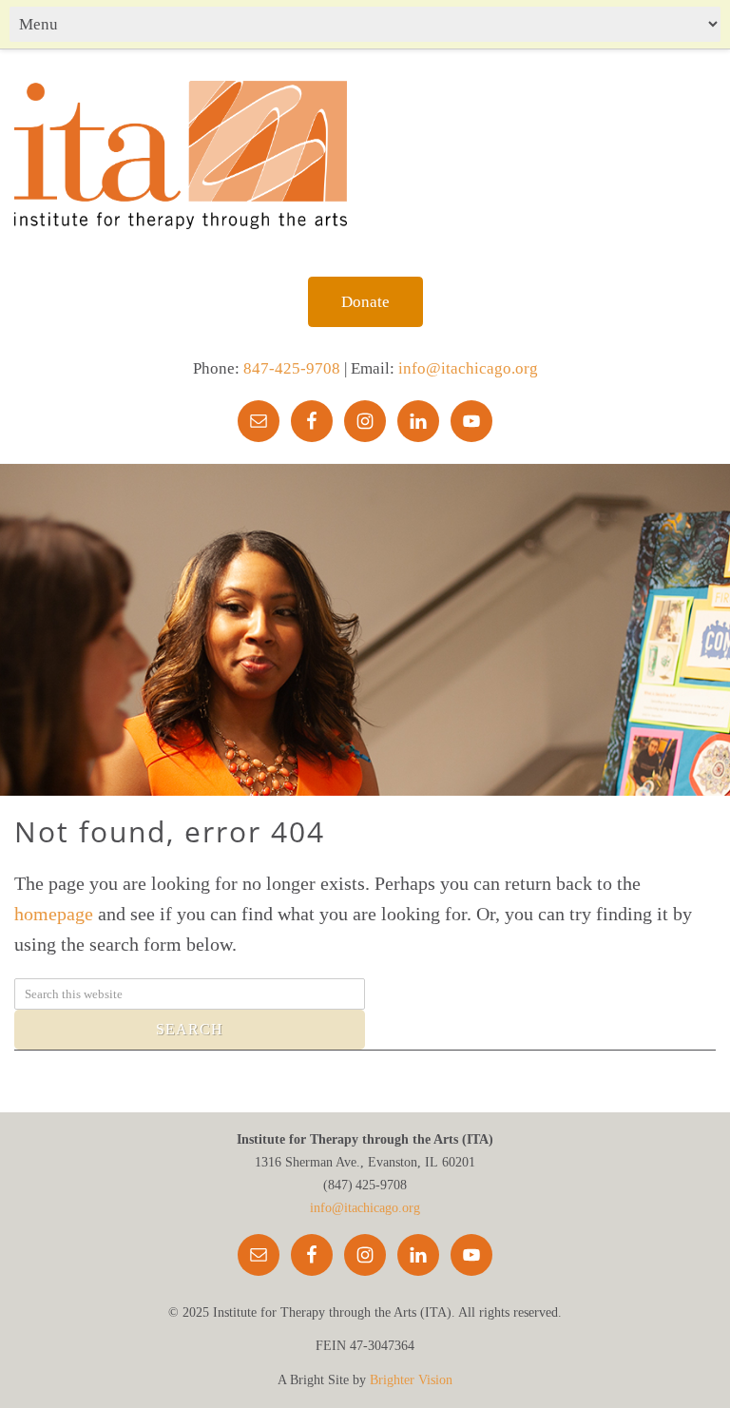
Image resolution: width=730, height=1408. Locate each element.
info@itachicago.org (468, 368)
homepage (53, 913)
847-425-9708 (291, 368)
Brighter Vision (411, 1380)
